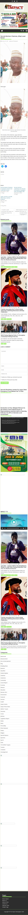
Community (3, 680)
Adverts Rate (5, 902)
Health (2, 701)
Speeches (3, 737)
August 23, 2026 (5, 255)
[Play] (2, 528)
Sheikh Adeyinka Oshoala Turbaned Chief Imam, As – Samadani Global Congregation (21, 212)
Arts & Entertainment (6, 661)
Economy (3, 685)
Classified (3, 670)
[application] (14, 424)
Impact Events (4, 704)
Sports (16, 266)
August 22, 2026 (5, 333)
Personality (9, 319)
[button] (14, 7)
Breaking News (4, 666)
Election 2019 (4, 692)
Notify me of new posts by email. (9, 379)
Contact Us (4, 903)
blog (2, 205)
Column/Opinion (4, 673)
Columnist (3, 675)
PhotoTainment (4, 728)
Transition (3, 749)
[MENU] (27, 31)
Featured (3, 697)
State (2, 742)
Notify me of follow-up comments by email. (12, 377)
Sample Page (5, 907)
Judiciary (2, 716)
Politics (2, 730)
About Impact (5, 898)
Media (2, 721)
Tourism (2, 747)
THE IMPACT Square (5, 745)
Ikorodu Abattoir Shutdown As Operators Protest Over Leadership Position (7, 189)
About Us (4, 900)
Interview (3, 711)
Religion (2, 733)
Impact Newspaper (14, 41)
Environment (4, 694)
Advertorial (3, 656)
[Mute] (23, 528)
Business (3, 668)
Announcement (4, 658)
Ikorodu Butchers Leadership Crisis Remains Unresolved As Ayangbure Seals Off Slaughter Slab (19, 189)
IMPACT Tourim (4, 709)
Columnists (3, 678)
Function (2, 699)
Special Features (4, 735)
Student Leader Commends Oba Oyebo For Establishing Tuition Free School (7, 212)
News (5, 205)
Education (3, 690)
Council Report (4, 682)
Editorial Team (5, 905)
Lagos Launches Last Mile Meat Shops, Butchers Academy (6, 198)
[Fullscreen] (25, 528)
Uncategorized (4, 752)
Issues (2, 713)
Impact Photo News (5, 706)
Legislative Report (7, 266)
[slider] (13, 528)
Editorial (2, 687)
